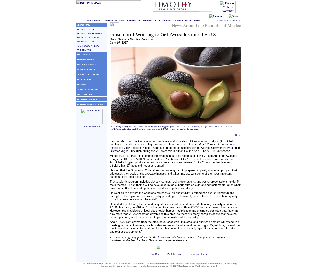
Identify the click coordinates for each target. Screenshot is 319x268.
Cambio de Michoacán (172, 237)
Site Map (155, 254)
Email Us (194, 254)
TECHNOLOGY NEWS (88, 46)
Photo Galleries (163, 20)
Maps (197, 20)
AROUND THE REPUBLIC (90, 33)
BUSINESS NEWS (86, 42)
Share (238, 135)
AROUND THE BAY (86, 29)
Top (202, 254)
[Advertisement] (91, 197)
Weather (147, 20)
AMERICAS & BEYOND (88, 37)
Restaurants (133, 20)
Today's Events (183, 20)
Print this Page (174, 254)
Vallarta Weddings (114, 20)
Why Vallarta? (94, 20)
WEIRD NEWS (84, 50)
